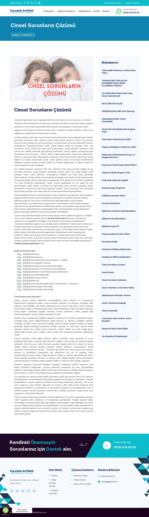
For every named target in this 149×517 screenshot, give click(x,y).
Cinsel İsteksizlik (109, 311)
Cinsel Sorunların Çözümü (113, 265)
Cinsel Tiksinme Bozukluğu (114, 303)
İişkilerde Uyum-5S (110, 226)
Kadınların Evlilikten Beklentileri (116, 257)
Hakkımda (48, 11)
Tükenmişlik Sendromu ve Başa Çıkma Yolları (119, 71)
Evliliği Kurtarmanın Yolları (113, 196)
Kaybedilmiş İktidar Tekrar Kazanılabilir (114, 120)
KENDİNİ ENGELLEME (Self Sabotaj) (118, 111)
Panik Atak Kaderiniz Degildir (115, 180)
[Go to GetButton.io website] (5, 514)
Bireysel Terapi (80, 476)
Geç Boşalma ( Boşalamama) (114, 336)
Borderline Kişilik (109, 242)
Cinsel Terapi (79, 480)
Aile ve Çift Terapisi (82, 484)
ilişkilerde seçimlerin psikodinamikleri (119, 211)
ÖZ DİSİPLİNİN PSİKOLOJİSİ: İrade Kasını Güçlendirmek (117, 94)
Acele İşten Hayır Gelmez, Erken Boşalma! (116, 319)
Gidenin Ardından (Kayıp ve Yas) (116, 173)
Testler (96, 11)
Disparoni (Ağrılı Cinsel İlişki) (115, 329)
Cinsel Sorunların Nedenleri (114, 280)
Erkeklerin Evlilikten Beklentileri (116, 249)
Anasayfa (15, 35)
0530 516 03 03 (131, 12)
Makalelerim (85, 11)
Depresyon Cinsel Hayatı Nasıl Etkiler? (119, 165)
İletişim (106, 11)
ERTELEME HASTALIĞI (112, 104)
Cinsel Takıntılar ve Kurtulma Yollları (118, 288)
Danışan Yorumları (132, 3)
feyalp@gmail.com (110, 482)
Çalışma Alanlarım (66, 11)
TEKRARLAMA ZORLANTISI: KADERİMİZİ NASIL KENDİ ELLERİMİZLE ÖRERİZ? (114, 83)
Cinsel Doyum (108, 272)
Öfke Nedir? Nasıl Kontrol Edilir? (116, 139)
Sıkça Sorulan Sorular (112, 3)
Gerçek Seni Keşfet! (111, 203)
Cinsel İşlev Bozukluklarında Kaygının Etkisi (118, 130)
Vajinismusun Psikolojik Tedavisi (116, 295)
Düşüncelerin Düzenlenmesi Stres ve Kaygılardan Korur (118, 156)
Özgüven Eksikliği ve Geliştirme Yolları (119, 147)
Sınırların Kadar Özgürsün (113, 188)
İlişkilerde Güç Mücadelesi (114, 219)
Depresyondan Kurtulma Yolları (116, 234)
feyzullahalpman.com (37, 512)
